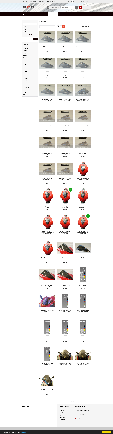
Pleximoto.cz (62, 410)
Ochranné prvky (53, 14)
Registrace (82, 1)
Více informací (23, 432)
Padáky (24, 64)
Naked (26, 73)
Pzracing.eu (62, 415)
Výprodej (80, 14)
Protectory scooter (27, 84)
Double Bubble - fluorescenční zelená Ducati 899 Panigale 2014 (65, 285)
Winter (86, 14)
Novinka (26, 28)
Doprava (27, 1)
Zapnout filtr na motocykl (54, 7)
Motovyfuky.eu (62, 412)
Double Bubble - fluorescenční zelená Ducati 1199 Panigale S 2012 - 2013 (47, 285)
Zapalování (25, 94)
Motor (24, 57)
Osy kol (24, 60)
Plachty (24, 66)
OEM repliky (27, 74)
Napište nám (35, 1)
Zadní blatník (26, 91)
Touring (26, 80)
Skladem (26, 26)
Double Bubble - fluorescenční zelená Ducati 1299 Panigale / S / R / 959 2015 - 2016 (47, 232)
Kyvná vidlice (26, 53)
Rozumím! (107, 432)
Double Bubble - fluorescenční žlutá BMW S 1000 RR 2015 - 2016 (47, 391)
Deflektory (26, 71)
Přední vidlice (26, 87)
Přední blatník (26, 85)
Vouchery (53, 1)
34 (69, 400)
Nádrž (24, 59)
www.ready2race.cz (84, 430)
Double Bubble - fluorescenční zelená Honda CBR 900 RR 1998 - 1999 (65, 74)
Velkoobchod (49, 1)
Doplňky (61, 14)
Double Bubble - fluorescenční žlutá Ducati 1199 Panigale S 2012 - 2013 (65, 259)
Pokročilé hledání (30, 34)
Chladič (24, 46)
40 (63, 26)
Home (25, 17)
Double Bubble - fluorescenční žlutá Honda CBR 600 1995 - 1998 (47, 153)
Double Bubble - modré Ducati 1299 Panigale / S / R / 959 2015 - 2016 (47, 259)
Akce (26, 31)
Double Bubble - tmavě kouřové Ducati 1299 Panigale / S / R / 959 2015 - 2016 (65, 232)
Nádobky (25, 55)
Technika (37, 14)
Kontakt (31, 1)
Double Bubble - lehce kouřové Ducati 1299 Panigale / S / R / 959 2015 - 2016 (65, 206)
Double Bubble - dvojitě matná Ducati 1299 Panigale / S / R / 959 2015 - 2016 (83, 179)
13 (58, 26)
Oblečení (73, 14)
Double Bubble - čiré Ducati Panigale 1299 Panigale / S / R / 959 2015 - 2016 (83, 232)
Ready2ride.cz (62, 419)
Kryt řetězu (25, 52)
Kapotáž (25, 50)
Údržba (67, 14)
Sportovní (26, 78)
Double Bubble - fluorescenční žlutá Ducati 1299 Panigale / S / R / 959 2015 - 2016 (83, 206)
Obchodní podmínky (42, 1)
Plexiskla (35, 17)
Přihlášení (88, 1)
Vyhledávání (25, 21)
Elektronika (25, 48)
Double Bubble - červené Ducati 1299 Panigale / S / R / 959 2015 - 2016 (47, 206)
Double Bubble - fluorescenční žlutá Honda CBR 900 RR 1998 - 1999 (47, 74)
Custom (26, 69)
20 (60, 26)
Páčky (24, 62)
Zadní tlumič (25, 92)
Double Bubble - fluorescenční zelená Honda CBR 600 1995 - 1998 (65, 153)
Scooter (26, 76)
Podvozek (44, 14)
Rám (24, 89)
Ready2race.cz (62, 417)
